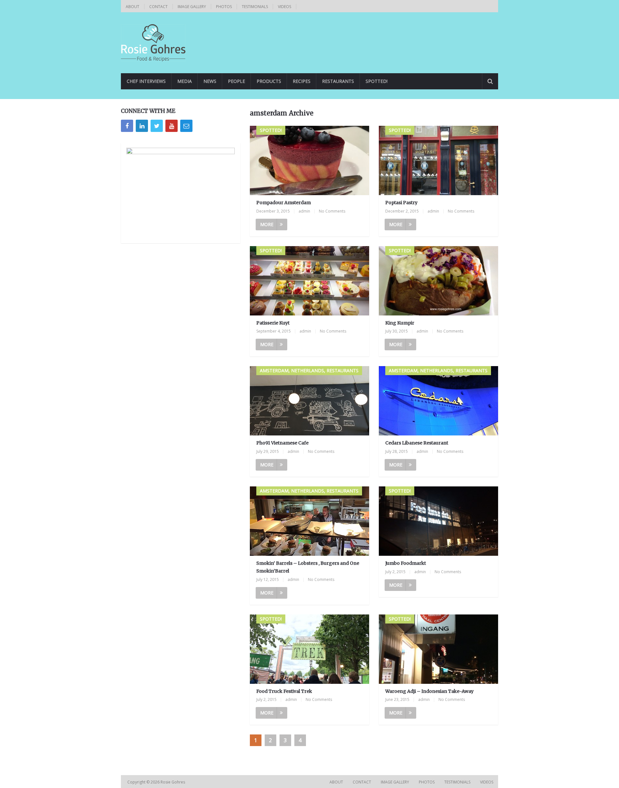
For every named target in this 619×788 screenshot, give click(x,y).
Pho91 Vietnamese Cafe (282, 443)
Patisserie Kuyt (273, 323)
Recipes (301, 81)
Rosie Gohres (173, 782)
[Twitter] (157, 126)
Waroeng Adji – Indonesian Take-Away (429, 691)
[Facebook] (127, 126)
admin (304, 211)
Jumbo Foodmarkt (405, 563)
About (132, 6)
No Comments (332, 211)
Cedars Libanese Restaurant (416, 443)
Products (269, 81)
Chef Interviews (146, 81)
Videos (284, 6)
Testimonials (255, 6)
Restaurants (338, 81)
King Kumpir (399, 323)
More (266, 224)
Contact (158, 6)
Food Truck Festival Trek (284, 691)
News (209, 81)
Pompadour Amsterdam (283, 202)
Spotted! (377, 81)
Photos (224, 6)
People (236, 81)
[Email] (186, 126)
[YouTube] (171, 126)
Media (184, 81)
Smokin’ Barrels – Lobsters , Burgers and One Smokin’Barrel (307, 567)
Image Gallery (192, 6)
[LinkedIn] (142, 126)
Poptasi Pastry (401, 202)
